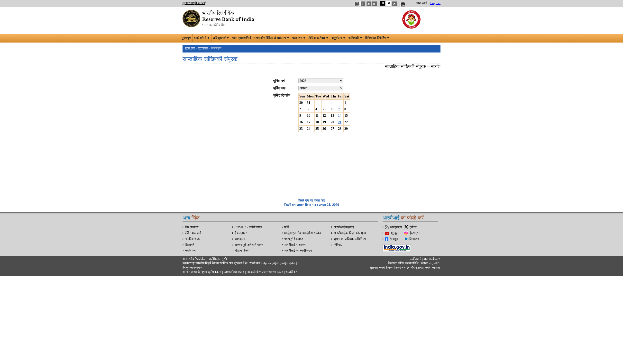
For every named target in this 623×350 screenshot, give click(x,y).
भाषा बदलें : (422, 3)
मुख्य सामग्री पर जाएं (194, 3)
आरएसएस (396, 227)
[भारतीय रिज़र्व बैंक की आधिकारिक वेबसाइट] (219, 18)
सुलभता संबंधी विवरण (381, 267)
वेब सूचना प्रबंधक (192, 267)
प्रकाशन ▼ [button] (299, 38)
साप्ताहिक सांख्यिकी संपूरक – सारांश (412, 66)
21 (339, 122)
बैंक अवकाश (191, 227)
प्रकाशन (203, 48)
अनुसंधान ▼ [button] (338, 38)
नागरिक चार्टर (192, 239)
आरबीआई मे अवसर (295, 244)
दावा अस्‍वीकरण (431, 259)
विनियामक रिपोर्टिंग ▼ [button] (377, 38)
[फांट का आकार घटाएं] (374, 3)
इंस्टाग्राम (414, 233)
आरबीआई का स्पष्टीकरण (298, 250)
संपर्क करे (190, 250)
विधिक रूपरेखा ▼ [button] (319, 38)
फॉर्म (286, 227)
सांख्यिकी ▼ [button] (355, 38)
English (435, 3)
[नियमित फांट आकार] (368, 3)
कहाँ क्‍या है (416, 259)
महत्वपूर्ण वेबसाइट (293, 239)
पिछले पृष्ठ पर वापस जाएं (311, 200)
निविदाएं (338, 244)
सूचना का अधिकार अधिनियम (350, 239)
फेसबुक (394, 239)
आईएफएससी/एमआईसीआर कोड (302, 233)
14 (339, 115)
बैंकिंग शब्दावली (193, 233)
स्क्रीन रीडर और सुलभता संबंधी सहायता (417, 267)
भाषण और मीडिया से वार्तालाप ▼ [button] (272, 38)
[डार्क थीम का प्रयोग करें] (382, 3)
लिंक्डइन (414, 239)
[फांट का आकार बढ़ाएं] (362, 3)
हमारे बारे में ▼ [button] (202, 38)
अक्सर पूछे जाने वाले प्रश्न (249, 244)
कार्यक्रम (240, 239)
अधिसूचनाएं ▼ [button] (221, 38)
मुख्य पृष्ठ (186, 38)
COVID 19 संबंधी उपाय (248, 227)
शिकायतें (189, 244)
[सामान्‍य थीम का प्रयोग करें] (388, 3)
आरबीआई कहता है (344, 227)
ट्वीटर (413, 227)
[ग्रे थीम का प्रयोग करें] (394, 3)
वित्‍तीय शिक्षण (242, 250)
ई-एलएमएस (241, 233)
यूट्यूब (394, 233)
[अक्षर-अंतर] (357, 3)
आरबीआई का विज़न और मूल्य (350, 233)
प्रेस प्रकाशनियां (241, 38)
